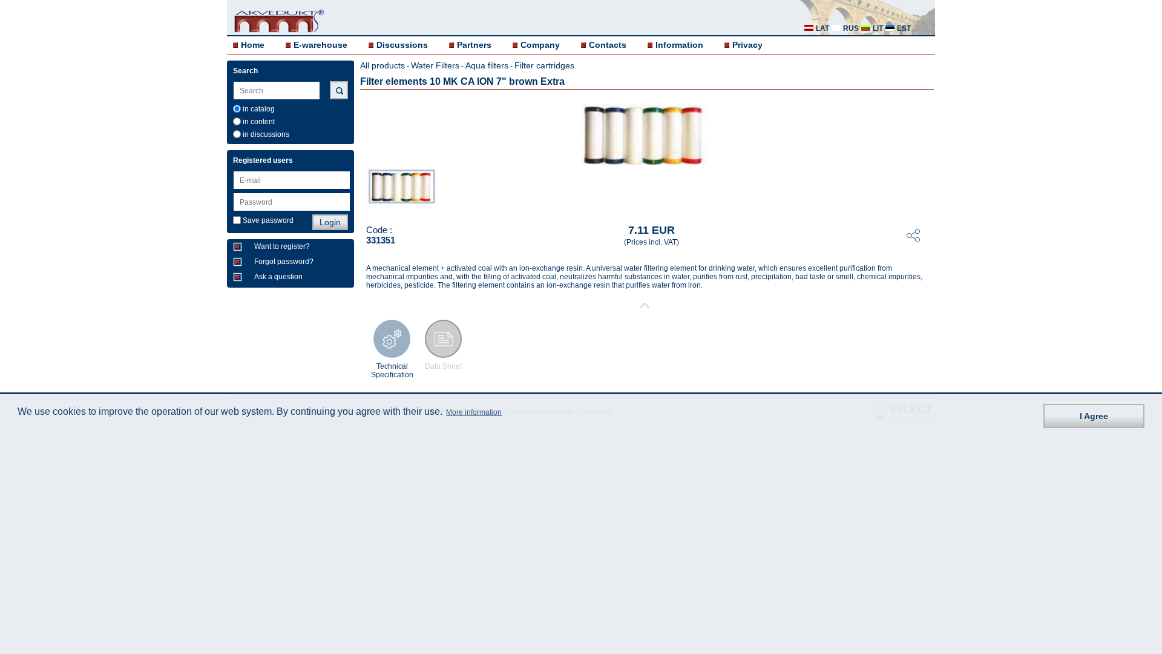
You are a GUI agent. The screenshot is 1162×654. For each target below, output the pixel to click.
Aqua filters (486, 65)
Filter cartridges (544, 65)
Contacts (607, 45)
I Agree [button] (1094, 416)
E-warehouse (320, 45)
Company (540, 45)
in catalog (259, 109)
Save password (268, 220)
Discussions (402, 45)
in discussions (266, 134)
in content (259, 121)
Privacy (747, 45)
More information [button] (474, 412)
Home (252, 45)
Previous (362, 189)
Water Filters (435, 65)
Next (927, 189)
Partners (474, 45)
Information (679, 45)
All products (382, 65)
